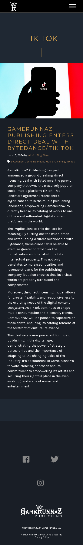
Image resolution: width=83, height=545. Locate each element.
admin (31, 155)
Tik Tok (71, 161)
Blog (39, 155)
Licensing (30, 161)
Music (40, 161)
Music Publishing (56, 161)
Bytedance (17, 161)
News (46, 155)
